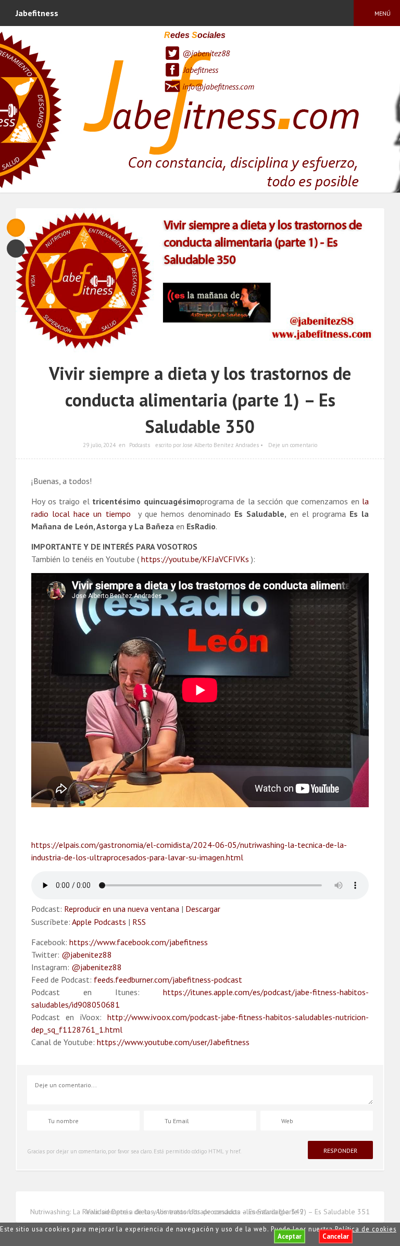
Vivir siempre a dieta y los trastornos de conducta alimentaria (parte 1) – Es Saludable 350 (200, 400)
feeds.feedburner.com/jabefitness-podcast (168, 979)
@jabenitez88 (206, 53)
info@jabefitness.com (218, 86)
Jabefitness (200, 70)
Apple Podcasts (99, 922)
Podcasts (139, 445)
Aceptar (290, 1236)
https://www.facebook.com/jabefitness (138, 942)
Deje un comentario (292, 445)
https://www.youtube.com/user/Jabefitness (173, 1042)
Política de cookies (365, 1229)
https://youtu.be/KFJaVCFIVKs (195, 559)
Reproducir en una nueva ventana (121, 909)
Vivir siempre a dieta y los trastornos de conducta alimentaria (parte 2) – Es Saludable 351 (228, 1211)
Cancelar (335, 1236)
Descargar (202, 909)
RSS (139, 922)
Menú (382, 13)
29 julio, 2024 (99, 445)
